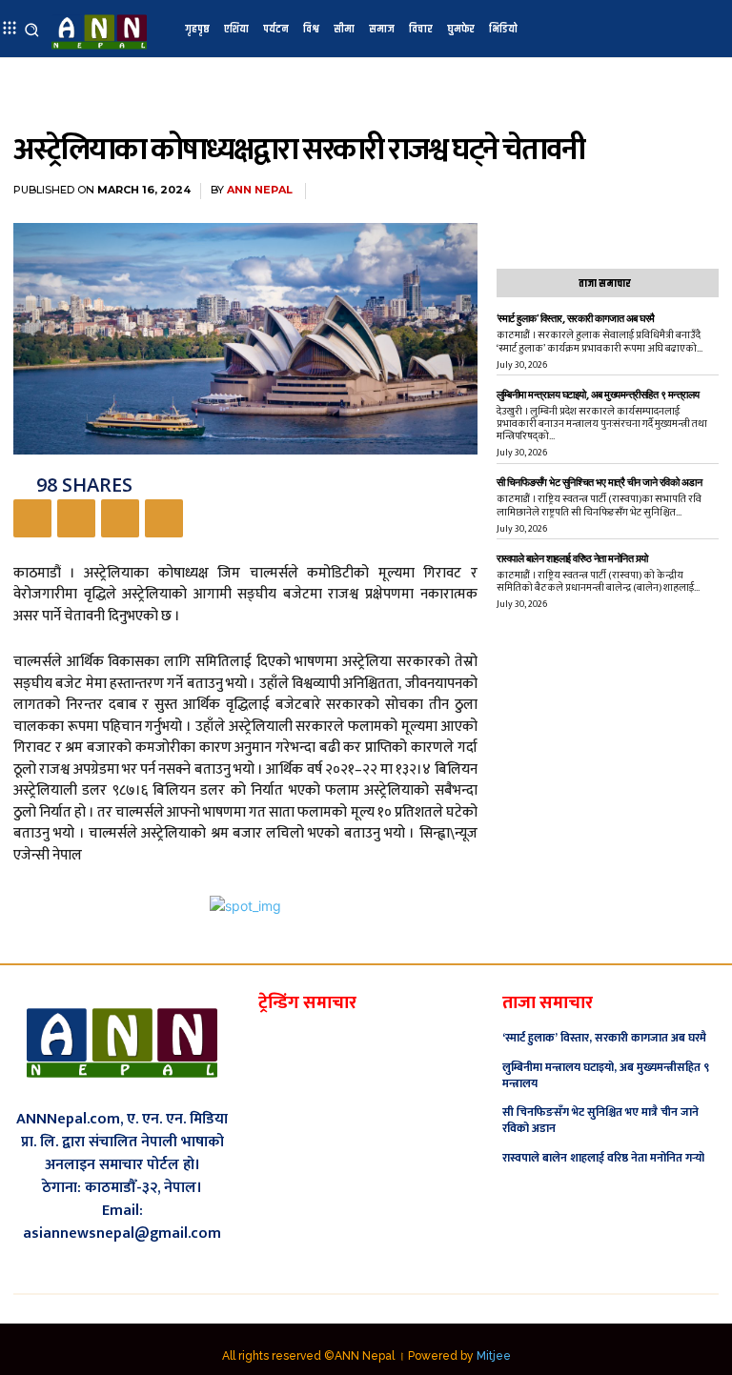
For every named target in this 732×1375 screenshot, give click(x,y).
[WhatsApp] (164, 518)
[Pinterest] (120, 518)
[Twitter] (76, 518)
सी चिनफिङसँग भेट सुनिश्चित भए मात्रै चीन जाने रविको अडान (599, 482)
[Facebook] (32, 518)
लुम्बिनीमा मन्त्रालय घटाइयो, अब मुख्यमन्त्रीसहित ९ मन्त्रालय (598, 395)
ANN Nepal (260, 190)
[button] (32, 29)
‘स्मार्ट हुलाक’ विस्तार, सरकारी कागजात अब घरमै (576, 319)
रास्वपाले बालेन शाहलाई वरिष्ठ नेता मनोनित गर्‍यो (572, 559)
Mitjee (494, 1356)
